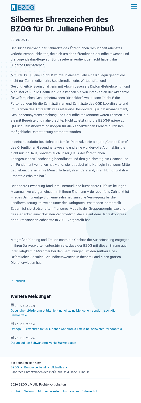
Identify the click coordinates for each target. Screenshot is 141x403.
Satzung (29, 391)
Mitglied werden (49, 391)
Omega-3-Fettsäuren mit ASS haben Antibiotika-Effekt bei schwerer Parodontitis (66, 329)
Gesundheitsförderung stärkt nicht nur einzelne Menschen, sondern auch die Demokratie (63, 313)
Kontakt (16, 391)
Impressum (71, 391)
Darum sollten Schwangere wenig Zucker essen (43, 342)
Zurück (20, 281)
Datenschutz (90, 391)
